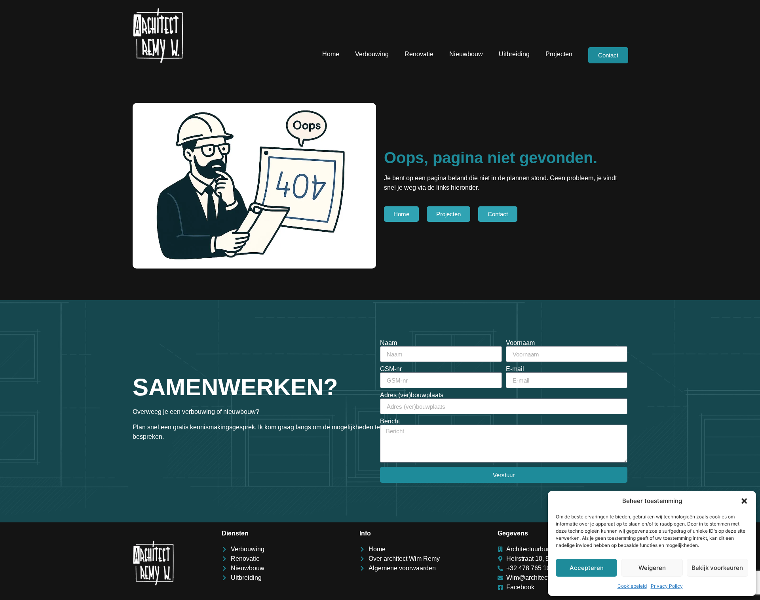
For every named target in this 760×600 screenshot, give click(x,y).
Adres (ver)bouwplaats (411, 395)
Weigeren (652, 567)
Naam (388, 343)
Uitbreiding (514, 54)
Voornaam (520, 343)
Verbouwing (372, 54)
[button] (744, 501)
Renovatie (419, 54)
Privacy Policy (667, 586)
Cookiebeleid (632, 586)
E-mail (515, 369)
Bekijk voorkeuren (717, 567)
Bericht (390, 421)
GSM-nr (391, 369)
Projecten (558, 54)
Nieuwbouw (466, 54)
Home (330, 54)
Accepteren (587, 567)
